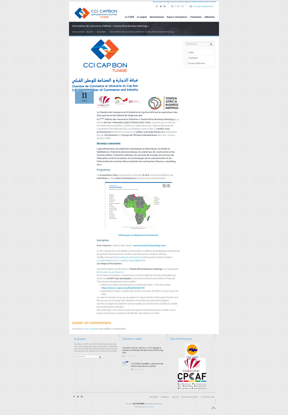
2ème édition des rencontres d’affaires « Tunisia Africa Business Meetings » (142, 32)
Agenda (175, 397)
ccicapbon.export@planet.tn (132, 260)
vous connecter (91, 329)
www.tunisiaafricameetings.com (149, 245)
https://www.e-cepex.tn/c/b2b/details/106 (123, 288)
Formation (195, 16)
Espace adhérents (196, 63)
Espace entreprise (190, 397)
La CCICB (129, 16)
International (157, 16)
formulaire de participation (128, 257)
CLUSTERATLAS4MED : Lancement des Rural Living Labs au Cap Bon (147, 365)
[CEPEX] (192, 366)
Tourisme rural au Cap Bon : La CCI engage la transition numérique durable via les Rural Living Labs (142, 350)
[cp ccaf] (192, 381)
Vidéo (191, 52)
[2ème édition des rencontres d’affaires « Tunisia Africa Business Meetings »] (105, 91)
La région (142, 16)
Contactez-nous (207, 397)
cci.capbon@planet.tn (203, 6)
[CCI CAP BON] (96, 11)
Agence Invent (148, 407)
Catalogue (193, 58)
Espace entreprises (177, 16)
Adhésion (209, 16)
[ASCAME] (192, 351)
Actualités (101, 32)
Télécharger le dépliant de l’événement (138, 235)
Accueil (90, 32)
